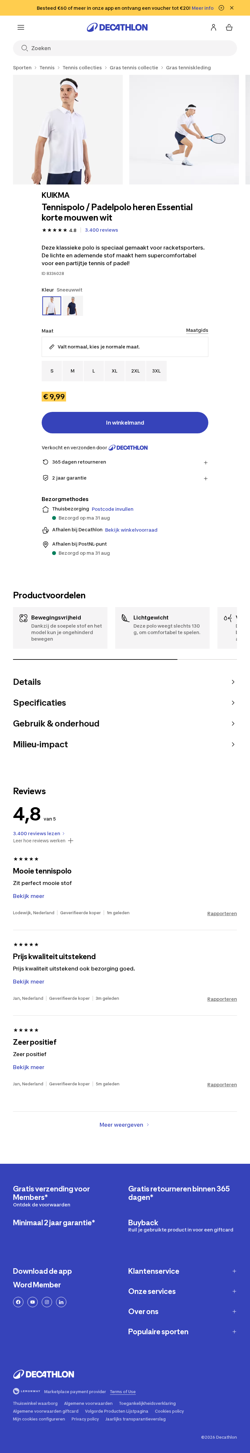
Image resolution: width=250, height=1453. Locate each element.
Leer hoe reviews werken (39, 840)
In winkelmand (125, 422)
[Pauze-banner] (221, 8)
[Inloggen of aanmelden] (213, 27)
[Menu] (21, 27)
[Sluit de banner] (232, 8)
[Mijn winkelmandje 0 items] (229, 27)
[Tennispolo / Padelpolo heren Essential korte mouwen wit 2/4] (184, 129)
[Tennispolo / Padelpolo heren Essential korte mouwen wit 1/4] (68, 129)
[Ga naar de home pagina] (117, 27)
